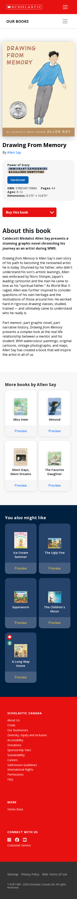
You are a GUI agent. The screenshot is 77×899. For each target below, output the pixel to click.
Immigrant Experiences (28, 168)
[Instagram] (9, 840)
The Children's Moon (54, 609)
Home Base (15, 809)
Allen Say (14, 152)
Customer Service (19, 845)
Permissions (15, 774)
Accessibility (15, 740)
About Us (13, 720)
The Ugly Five (55, 552)
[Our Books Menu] (65, 21)
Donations (14, 745)
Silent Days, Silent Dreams (20, 472)
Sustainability (16, 755)
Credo (11, 725)
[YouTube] (25, 840)
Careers (12, 760)
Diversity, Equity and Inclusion (27, 735)
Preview (21, 431)
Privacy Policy (30, 874)
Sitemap (12, 874)
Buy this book (17, 212)
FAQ (10, 779)
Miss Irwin (20, 419)
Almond (54, 419)
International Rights (20, 769)
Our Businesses (17, 730)
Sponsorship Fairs (19, 750)
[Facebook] (17, 840)
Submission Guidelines (22, 765)
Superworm (20, 607)
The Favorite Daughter (54, 472)
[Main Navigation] (65, 7)
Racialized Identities (26, 172)
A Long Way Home (21, 663)
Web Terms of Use (54, 874)
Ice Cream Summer (20, 554)
